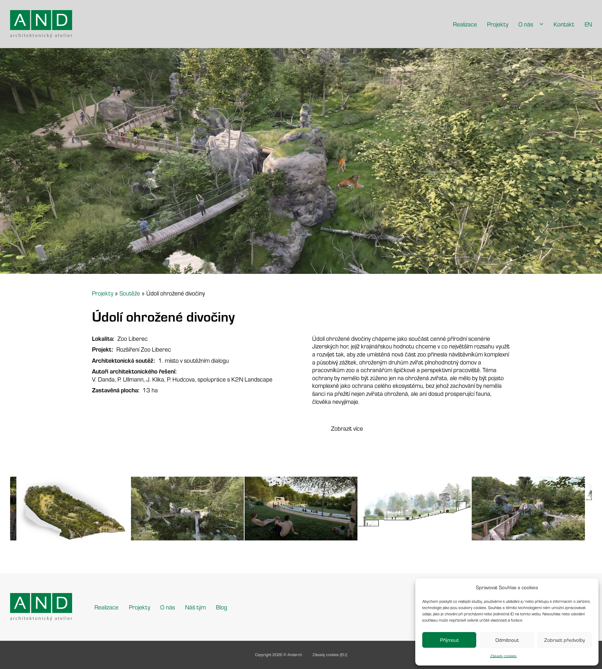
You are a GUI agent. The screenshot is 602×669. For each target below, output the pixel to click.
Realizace (465, 24)
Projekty (497, 24)
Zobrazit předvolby (564, 640)
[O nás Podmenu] (541, 24)
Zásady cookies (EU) (329, 654)
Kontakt (564, 24)
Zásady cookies (503, 656)
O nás (525, 24)
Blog (221, 607)
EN (588, 24)
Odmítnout (507, 640)
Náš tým (195, 607)
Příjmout (449, 640)
